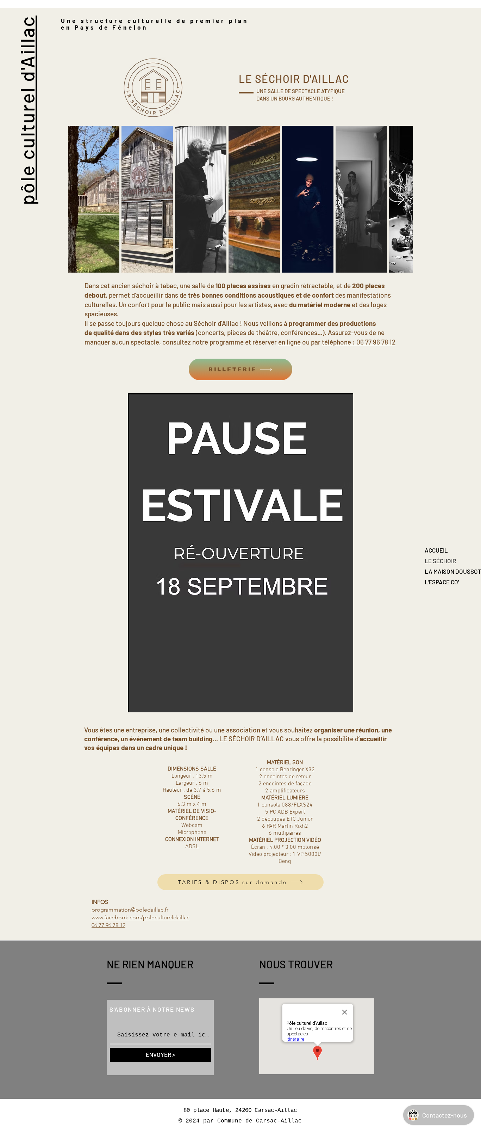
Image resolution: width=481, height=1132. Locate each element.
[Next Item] (401, 199)
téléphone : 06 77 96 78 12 (358, 342)
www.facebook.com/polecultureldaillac (140, 917)
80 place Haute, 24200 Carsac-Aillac (240, 1110)
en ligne (289, 342)
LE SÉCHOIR (440, 560)
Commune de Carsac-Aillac (259, 1121)
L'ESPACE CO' (442, 581)
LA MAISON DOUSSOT (449, 571)
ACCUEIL (436, 550)
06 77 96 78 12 (108, 925)
